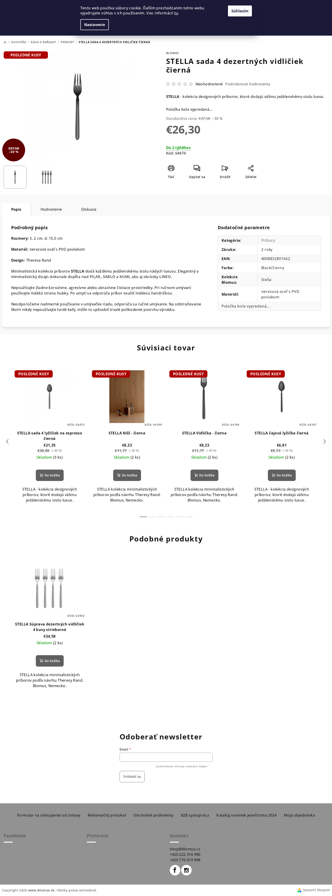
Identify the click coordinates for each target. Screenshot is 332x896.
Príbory (268, 240)
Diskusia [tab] (89, 209)
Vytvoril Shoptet (316, 890)
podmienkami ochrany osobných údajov (181, 766)
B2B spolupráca (195, 815)
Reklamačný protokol (107, 815)
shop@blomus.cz (185, 848)
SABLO (109, 276)
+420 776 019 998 (185, 859)
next (324, 441)
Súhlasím (239, 10)
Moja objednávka (299, 815)
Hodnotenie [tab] (51, 209)
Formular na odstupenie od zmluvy (48, 815)
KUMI (125, 276)
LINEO (165, 276)
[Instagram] (186, 870)
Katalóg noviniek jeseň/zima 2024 (246, 815)
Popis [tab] (16, 209)
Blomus (172, 53)
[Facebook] (175, 870)
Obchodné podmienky (153, 815)
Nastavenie (94, 24)
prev (7, 441)
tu (176, 13)
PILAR (95, 276)
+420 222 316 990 (185, 854)
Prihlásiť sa (132, 776)
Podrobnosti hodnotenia (247, 84)
